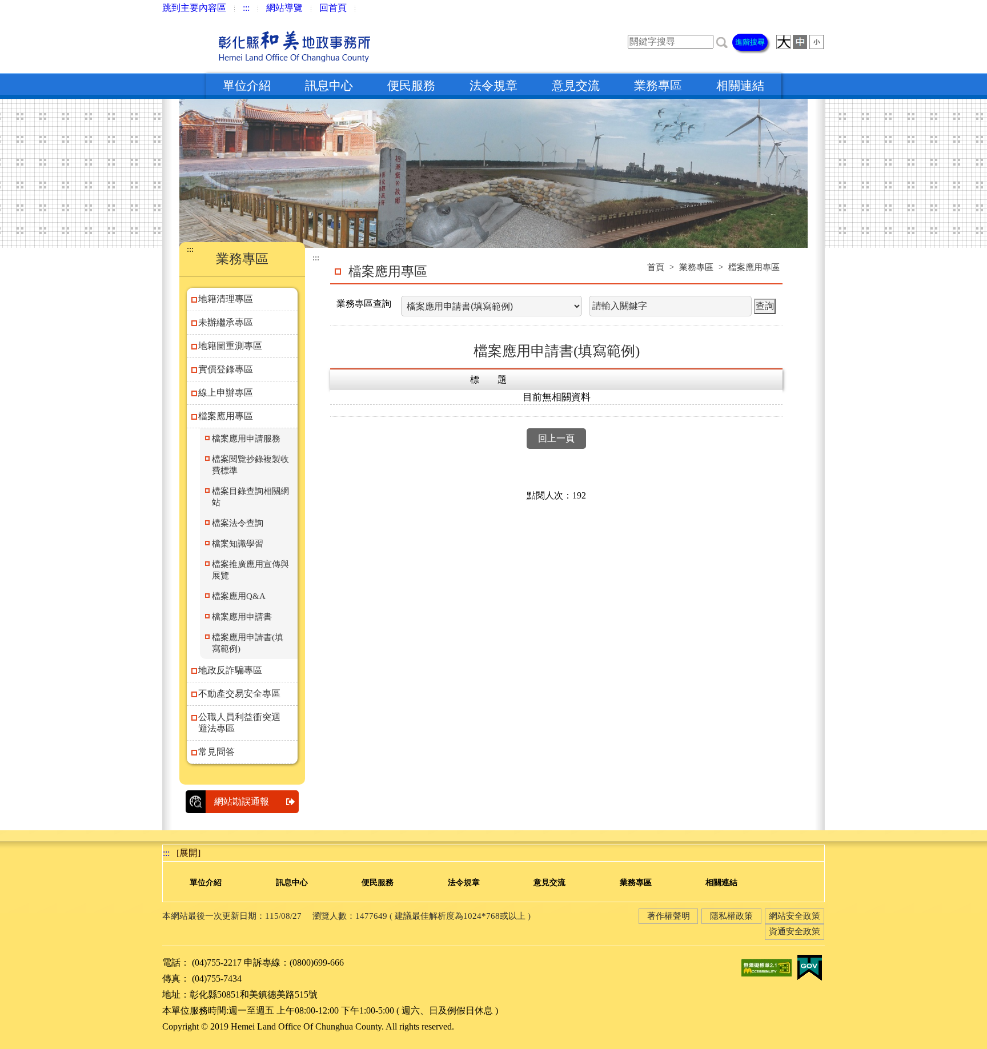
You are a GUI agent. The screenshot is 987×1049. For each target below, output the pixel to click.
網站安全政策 (794, 916)
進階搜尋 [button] (750, 42)
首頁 (655, 267)
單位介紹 (247, 86)
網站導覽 (284, 7)
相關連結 (740, 86)
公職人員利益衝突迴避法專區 (239, 723)
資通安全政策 (794, 931)
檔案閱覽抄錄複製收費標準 (250, 465)
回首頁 (333, 7)
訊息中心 (329, 86)
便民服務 (411, 86)
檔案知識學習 (237, 543)
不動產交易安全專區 (239, 693)
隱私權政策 (731, 916)
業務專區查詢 (363, 303)
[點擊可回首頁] (270, 44)
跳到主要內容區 (194, 7)
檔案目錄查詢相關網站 (250, 497)
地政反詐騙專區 (230, 670)
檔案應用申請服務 (246, 438)
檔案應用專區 (225, 416)
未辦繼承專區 (225, 322)
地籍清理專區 (225, 299)
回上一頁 (556, 438)
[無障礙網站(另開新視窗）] (766, 966)
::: (246, 7)
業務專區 (658, 86)
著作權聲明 (668, 916)
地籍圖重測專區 (230, 345)
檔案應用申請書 (242, 616)
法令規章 (493, 86)
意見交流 (576, 86)
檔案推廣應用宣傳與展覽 (250, 570)
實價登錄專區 (225, 369)
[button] (722, 41)
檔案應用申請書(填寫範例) (247, 643)
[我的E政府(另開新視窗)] (809, 966)
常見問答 (216, 751)
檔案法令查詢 (237, 523)
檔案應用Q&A (239, 596)
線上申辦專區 (225, 392)
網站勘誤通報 (241, 801)
